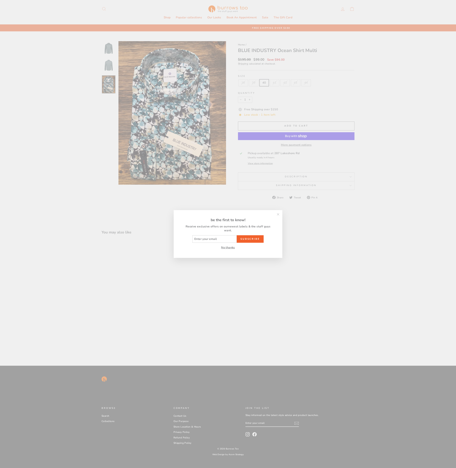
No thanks (228, 248)
